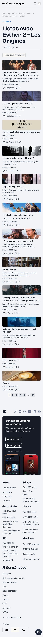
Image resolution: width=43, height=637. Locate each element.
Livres (26, 506)
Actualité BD (8, 560)
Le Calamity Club (30, 517)
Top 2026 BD (8, 543)
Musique (28, 538)
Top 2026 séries (29, 487)
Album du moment (30, 559)
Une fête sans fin (10, 547)
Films (15, 13)
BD (4, 538)
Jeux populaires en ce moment (11, 532)
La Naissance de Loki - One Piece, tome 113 (10, 553)
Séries (26, 482)
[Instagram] (24, 412)
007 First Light (8, 517)
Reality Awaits (28, 554)
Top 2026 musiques (31, 544)
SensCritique (6, 13)
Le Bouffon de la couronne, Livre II (30, 523)
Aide (4, 586)
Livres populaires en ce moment (30, 531)
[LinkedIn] (34, 412)
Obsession (7, 492)
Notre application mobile (13, 578)
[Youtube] (39, 412)
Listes (22, 16)
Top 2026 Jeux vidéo (9, 512)
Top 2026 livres (29, 512)
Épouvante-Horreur (25, 13)
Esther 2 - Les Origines (10, 16)
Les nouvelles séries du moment (30, 500)
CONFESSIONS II (30, 549)
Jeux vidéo (9, 506)
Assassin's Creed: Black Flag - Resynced (10, 524)
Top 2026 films (9, 488)
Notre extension (9, 582)
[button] (39, 3)
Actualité (6, 501)
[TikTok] (29, 412)
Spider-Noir (27, 491)
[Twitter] (15, 412)
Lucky (25, 495)
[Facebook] (20, 412)
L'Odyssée (7, 496)
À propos (6, 574)
